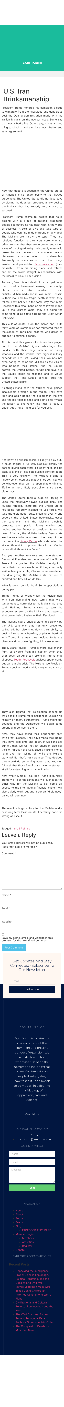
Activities (28, 1242)
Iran (14, 828)
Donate (20, 1250)
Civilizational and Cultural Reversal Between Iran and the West (34, 1306)
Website (6, 921)
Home (19, 1210)
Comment (9, 853)
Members (28, 1238)
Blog (18, 1226)
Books (19, 1218)
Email (6, 908)
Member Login (24, 1234)
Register (27, 1246)
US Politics (23, 828)
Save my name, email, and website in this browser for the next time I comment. (27, 939)
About (19, 1214)
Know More (32, 59)
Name (6, 895)
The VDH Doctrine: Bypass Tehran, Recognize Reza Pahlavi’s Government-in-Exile (34, 1318)
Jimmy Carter (28, 541)
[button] (32, 74)
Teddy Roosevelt (24, 659)
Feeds (19, 1222)
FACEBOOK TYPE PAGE (36, 1230)
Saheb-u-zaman (44, 264)
